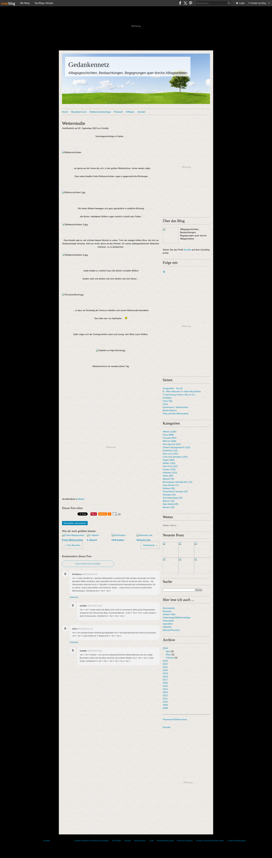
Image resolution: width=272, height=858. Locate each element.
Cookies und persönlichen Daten (210, 841)
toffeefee (167, 627)
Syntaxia (167, 611)
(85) (168, 475)
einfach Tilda (169, 614)
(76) (168, 479)
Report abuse (140, 841)
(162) (169, 463)
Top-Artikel (116, 841)
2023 (165, 661)
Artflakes (130, 112)
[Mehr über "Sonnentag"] (186, 565)
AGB (151, 841)
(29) (170, 504)
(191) (170, 453)
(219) (176, 447)
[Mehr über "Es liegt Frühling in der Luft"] (202, 565)
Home (65, 112)
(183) (175, 457)
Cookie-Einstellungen (236, 841)
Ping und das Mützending (175, 413)
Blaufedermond (78, 112)
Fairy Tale (168, 401)
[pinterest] (191, 3)
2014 (165, 689)
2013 (165, 692)
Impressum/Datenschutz (175, 719)
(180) (168, 460)
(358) (169, 441)
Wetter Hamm (170, 525)
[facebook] (180, 3)
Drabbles (167, 397)
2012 (165, 695)
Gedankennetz (88, 65)
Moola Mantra (170, 410)
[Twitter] (185, 3)
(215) (170, 450)
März (168, 654)
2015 (165, 686)
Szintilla (187, 249)
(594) (169, 438)
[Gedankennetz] (170, 235)
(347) (172, 444)
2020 (165, 670)
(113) (170, 472)
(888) (168, 434)
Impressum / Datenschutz (175, 407)
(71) (171, 485)
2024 (165, 648)
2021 (165, 667)
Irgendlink (168, 624)
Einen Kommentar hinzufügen (88, 564)
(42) (169, 494)
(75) (177, 482)
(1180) (169, 431)
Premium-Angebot (185, 841)
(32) (169, 501)
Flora (165, 404)
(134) (169, 469)
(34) (172, 497)
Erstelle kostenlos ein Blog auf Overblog (91, 841)
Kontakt (141, 112)
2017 (165, 679)
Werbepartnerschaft (165, 841)
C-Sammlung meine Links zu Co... (180, 394)
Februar (170, 657)
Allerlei (81, 499)
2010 (165, 701)
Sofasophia (168, 620)
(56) (169, 488)
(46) (175, 491)
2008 (165, 708)
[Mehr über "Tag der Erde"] (170, 550)
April (168, 651)
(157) (170, 466)
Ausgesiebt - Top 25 (173, 388)
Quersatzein (169, 608)
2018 (165, 676)
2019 (165, 673)
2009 (165, 705)
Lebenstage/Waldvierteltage (176, 617)
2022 (165, 664)
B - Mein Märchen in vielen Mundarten (182, 391)
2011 (165, 698)
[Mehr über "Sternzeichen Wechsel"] (186, 550)
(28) (168, 507)
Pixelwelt (118, 112)
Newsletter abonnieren (75, 523)
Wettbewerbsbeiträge (100, 112)
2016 (165, 683)
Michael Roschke (171, 630)
